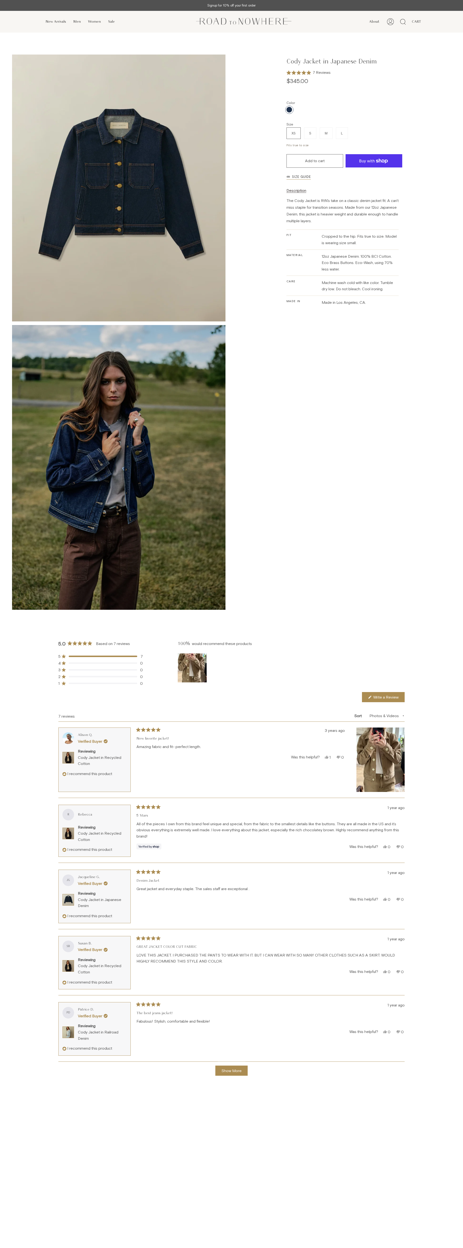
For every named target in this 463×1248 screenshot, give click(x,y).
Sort (358, 716)
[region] (193, 667)
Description (296, 190)
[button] (308, 72)
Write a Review (388, 698)
